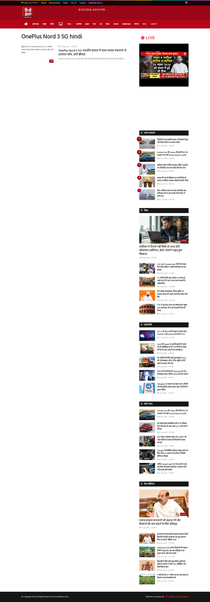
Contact (82, 2)
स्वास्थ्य (115, 24)
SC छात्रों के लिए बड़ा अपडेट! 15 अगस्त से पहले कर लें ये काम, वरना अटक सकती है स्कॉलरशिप (171, 280)
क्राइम (87, 24)
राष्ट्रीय (44, 24)
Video (65, 2)
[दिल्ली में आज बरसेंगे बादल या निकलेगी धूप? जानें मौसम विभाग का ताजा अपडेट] (147, 143)
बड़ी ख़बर (35, 24)
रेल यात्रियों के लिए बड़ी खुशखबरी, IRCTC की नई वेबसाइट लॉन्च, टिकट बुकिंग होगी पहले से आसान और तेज (171, 360)
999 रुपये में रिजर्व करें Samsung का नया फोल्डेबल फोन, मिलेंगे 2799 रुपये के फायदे (172, 373)
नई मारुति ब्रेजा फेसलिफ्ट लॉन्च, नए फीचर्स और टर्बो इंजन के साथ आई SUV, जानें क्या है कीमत (172, 426)
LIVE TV (154, 24)
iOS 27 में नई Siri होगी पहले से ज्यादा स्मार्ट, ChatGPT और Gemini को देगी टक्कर (172, 333)
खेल (94, 24)
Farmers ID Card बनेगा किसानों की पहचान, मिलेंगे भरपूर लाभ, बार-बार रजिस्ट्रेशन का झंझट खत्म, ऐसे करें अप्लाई (172, 550)
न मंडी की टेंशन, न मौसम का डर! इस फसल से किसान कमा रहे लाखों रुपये (172, 576)
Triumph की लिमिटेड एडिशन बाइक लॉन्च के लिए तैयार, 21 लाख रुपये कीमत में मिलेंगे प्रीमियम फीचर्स (172, 453)
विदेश (52, 24)
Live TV (74, 2)
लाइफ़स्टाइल (126, 24)
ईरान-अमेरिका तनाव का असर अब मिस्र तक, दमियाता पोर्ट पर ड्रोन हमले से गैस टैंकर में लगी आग (172, 193)
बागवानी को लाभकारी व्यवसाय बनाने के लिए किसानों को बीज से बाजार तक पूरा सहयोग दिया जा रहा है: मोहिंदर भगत (172, 537)
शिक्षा (107, 24)
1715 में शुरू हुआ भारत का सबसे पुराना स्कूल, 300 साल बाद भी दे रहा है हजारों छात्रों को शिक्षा (172, 307)
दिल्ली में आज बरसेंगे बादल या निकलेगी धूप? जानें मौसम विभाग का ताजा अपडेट (173, 141)
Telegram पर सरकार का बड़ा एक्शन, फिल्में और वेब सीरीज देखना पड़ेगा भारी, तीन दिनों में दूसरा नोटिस (172, 386)
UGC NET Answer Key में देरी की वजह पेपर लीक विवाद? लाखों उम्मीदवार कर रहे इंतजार (171, 267)
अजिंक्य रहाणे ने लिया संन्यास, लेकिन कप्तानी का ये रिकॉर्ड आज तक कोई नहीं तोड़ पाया (172, 167)
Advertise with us (95, 2)
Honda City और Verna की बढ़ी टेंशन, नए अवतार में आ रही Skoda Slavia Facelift (172, 154)
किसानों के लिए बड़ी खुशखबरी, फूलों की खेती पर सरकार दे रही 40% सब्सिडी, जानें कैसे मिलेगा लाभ (171, 564)
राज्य (69, 24)
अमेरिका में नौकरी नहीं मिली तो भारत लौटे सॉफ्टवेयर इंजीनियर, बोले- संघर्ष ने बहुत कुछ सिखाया (160, 250)
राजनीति (78, 24)
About (43, 2)
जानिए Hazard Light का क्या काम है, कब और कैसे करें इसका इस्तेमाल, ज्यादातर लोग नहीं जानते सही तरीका (172, 467)
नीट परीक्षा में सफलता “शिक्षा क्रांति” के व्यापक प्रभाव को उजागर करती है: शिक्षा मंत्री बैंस (172, 294)
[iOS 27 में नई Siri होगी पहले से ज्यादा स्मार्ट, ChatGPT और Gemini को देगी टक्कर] (147, 335)
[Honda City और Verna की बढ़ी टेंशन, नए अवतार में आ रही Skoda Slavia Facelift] (147, 156)
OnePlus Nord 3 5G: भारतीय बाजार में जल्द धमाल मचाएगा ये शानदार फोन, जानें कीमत (92, 52)
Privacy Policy (54, 2)
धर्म (101, 24)
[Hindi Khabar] (27, 12)
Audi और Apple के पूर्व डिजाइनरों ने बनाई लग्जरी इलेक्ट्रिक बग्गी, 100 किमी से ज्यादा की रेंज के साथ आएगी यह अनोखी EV (171, 347)
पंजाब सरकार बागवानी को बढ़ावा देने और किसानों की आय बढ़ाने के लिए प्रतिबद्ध (160, 522)
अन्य (144, 24)
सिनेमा (137, 24)
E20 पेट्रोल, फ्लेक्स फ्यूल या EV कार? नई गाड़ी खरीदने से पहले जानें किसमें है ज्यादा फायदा (171, 439)
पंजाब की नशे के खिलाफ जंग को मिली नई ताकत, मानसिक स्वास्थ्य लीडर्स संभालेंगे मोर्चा (172, 179)
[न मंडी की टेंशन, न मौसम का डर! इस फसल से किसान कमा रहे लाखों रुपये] (147, 579)
